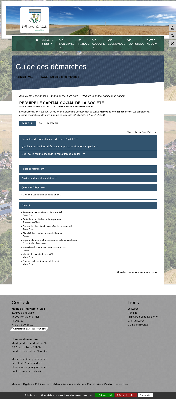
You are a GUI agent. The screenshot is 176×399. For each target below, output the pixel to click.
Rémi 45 (133, 312)
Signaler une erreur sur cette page (136, 272)
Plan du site (94, 384)
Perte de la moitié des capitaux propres (42, 219)
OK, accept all (105, 395)
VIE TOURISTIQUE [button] (135, 42)
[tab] (27, 123)
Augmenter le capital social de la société (42, 212)
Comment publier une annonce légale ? (42, 195)
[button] (37, 40)
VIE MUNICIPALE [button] (66, 42)
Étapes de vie (58, 95)
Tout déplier (149, 132)
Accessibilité (76, 384)
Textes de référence (31, 169)
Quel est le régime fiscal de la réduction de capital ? (52, 153)
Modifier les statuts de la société (38, 254)
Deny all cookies (127, 395)
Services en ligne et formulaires (38, 178)
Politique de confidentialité (50, 384)
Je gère (74, 95)
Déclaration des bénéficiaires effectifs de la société (47, 226)
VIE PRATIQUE (38, 76)
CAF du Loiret (136, 320)
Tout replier (134, 132)
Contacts (21, 302)
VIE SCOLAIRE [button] (98, 42)
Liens (133, 302)
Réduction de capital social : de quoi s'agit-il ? (48, 139)
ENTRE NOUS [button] (151, 42)
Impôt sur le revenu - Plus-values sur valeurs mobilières (50, 240)
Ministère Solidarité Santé (143, 316)
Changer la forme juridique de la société (42, 261)
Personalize (145, 395)
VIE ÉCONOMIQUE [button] (116, 42)
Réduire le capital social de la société (104, 95)
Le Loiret (133, 308)
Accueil (20, 76)
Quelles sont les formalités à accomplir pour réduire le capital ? (58, 146)
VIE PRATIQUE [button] (83, 42)
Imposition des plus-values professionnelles (44, 247)
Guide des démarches (64, 76)
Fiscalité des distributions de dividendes (42, 233)
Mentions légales (22, 384)
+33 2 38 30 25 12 (22, 324)
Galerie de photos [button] (47, 42)
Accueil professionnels (33, 95)
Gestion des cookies (116, 384)
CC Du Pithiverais (138, 324)
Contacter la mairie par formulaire (29, 329)
